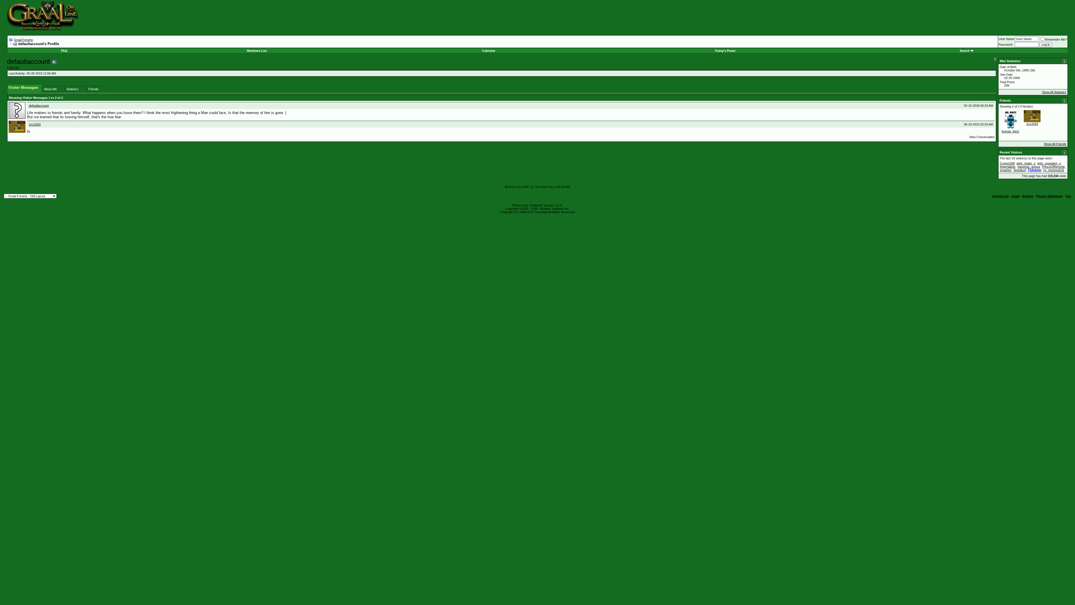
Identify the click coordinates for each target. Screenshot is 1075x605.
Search (965, 50)
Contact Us (1000, 196)
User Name (1006, 39)
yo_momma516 (1053, 170)
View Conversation (982, 137)
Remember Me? (1056, 39)
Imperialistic (1008, 166)
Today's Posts (725, 50)
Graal (1015, 196)
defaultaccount (39, 105)
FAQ (64, 50)
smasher (1006, 170)
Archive (1027, 196)
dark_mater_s (1026, 163)
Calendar (488, 50)
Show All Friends (1055, 144)
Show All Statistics (1054, 92)
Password (1005, 44)
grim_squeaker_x (1049, 163)
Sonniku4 (1019, 170)
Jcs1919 (35, 124)
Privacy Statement (1049, 196)
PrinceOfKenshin (1053, 166)
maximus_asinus (1028, 166)
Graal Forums (23, 39)
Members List (257, 50)
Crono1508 (1007, 163)
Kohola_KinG (1010, 131)
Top (1068, 196)
